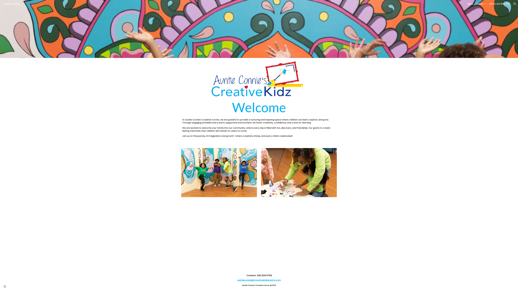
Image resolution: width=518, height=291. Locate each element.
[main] (259, 119)
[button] (515, 4)
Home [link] (470, 4)
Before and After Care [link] (499, 4)
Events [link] (480, 4)
